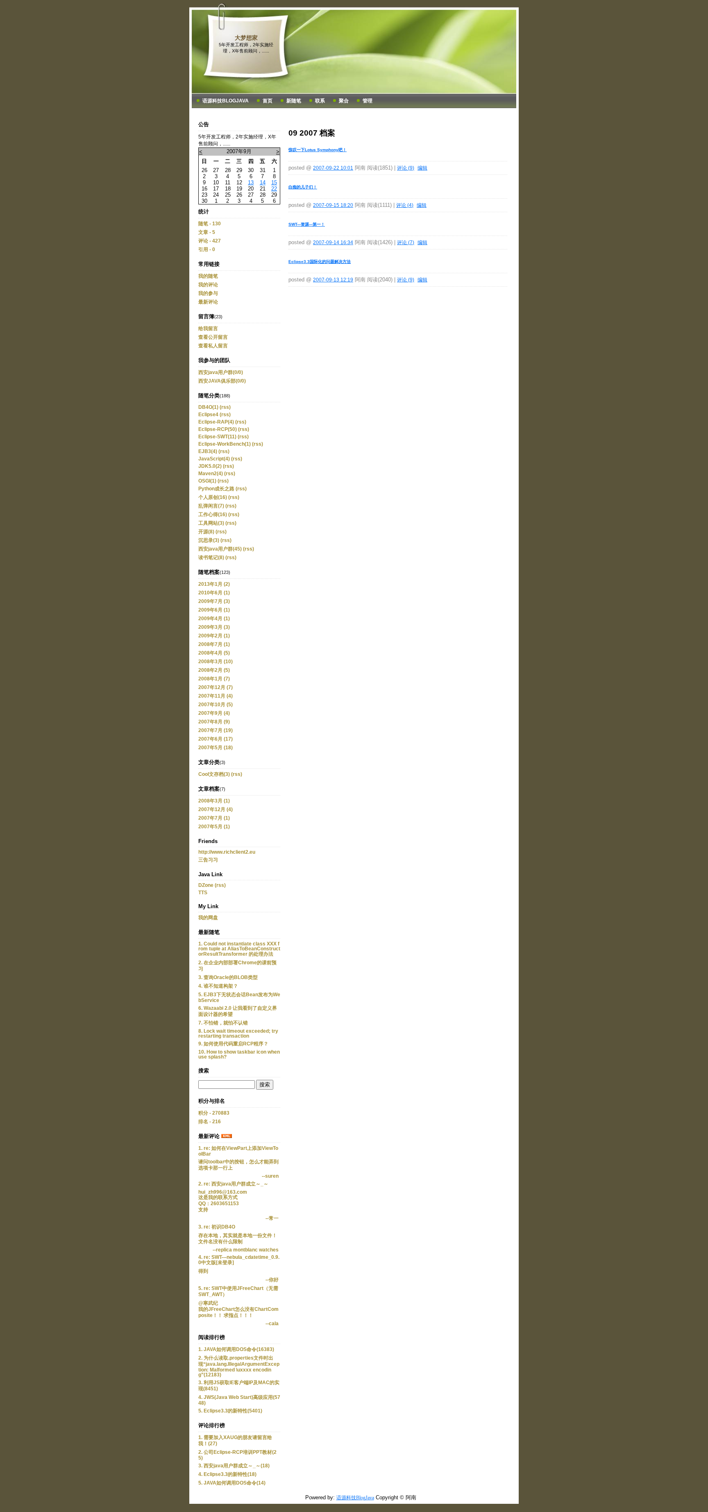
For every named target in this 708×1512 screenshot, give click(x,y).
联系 (320, 101)
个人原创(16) (212, 497)
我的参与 (208, 293)
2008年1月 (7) (214, 678)
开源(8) (206, 531)
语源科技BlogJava (225, 101)
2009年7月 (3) (214, 601)
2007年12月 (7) (215, 687)
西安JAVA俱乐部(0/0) (222, 381)
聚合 (344, 101)
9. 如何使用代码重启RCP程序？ (233, 1043)
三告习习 (208, 859)
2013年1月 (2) (214, 584)
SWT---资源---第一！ (306, 224)
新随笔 (293, 101)
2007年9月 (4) (214, 713)
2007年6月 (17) (215, 739)
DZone (205, 885)
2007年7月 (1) (214, 818)
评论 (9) (405, 167)
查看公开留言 (213, 337)
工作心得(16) (212, 514)
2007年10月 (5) (215, 704)
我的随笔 (208, 276)
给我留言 (208, 328)
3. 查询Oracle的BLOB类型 (228, 977)
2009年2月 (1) (214, 635)
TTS (202, 892)
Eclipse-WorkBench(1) (224, 444)
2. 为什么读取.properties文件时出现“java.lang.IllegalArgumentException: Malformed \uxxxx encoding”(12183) (238, 1366)
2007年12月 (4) (215, 809)
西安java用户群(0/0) (220, 372)
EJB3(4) (207, 451)
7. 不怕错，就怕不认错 (223, 1022)
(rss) (225, 407)
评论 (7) (405, 242)
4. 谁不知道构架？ (218, 986)
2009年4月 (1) (214, 618)
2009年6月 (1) (214, 610)
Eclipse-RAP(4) (216, 421)
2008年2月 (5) (214, 670)
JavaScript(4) (214, 458)
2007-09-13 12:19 (333, 279)
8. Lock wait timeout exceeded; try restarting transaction (238, 1033)
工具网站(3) (211, 523)
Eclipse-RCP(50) (217, 429)
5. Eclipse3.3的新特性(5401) (230, 1410)
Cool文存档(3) (214, 774)
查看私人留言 (213, 345)
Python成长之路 (216, 488)
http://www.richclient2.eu (226, 852)
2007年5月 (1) (214, 826)
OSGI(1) (207, 480)
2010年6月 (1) (214, 592)
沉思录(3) (208, 540)
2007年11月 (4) (215, 696)
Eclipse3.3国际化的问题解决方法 (319, 261)
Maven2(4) (210, 473)
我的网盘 (208, 917)
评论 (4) (404, 205)
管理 (367, 101)
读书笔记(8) (211, 557)
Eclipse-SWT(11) (217, 436)
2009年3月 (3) (214, 627)
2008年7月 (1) (214, 644)
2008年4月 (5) (214, 653)
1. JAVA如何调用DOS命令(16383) (236, 1349)
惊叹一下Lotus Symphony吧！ (317, 149)
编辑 (422, 167)
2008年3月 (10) (215, 661)
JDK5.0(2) (210, 466)
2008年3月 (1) (214, 800)
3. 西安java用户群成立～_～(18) (234, 1465)
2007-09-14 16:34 (333, 242)
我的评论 (208, 284)
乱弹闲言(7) (211, 505)
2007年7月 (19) (215, 730)
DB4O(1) (208, 407)
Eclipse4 (208, 414)
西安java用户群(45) (220, 548)
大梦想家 (246, 37)
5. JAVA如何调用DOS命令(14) (232, 1482)
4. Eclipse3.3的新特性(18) (227, 1474)
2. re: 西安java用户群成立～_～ (233, 1183)
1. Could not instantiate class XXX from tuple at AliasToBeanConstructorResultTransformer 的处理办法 (239, 949)
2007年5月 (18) (215, 747)
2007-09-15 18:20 (333, 205)
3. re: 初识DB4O (216, 1226)
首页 (267, 101)
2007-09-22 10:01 (333, 167)
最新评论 (208, 301)
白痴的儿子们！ (302, 187)
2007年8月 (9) (214, 721)
